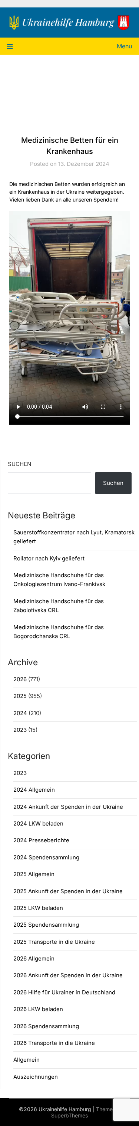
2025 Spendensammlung (46, 924)
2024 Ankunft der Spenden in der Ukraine (68, 806)
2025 (20, 695)
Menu (124, 46)
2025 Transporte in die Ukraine (54, 941)
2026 (20, 679)
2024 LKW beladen (38, 823)
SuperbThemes (69, 1115)
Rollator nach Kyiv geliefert (49, 558)
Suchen (19, 463)
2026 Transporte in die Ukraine (54, 1042)
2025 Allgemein (33, 874)
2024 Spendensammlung (46, 857)
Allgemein (26, 1059)
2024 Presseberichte (41, 840)
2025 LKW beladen (38, 907)
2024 (20, 713)
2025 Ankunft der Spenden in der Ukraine (68, 891)
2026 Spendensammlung (46, 1026)
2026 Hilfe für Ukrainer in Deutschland (64, 992)
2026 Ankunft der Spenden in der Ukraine (68, 975)
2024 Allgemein (34, 789)
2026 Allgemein (33, 958)
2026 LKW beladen (38, 1009)
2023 (20, 729)
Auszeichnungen (35, 1076)
